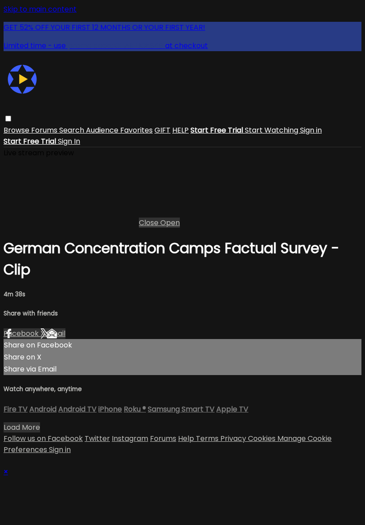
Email (56, 333)
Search (72, 130)
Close (149, 223)
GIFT (162, 130)
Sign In (69, 141)
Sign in (311, 130)
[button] (8, 118)
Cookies (262, 438)
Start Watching (272, 130)
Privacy (234, 438)
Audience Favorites (119, 130)
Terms (208, 438)
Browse (17, 130)
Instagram (130, 438)
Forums (45, 130)
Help (187, 438)
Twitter (97, 438)
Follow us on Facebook (43, 438)
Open (170, 223)
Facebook (22, 333)
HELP (180, 130)
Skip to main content (40, 9)
